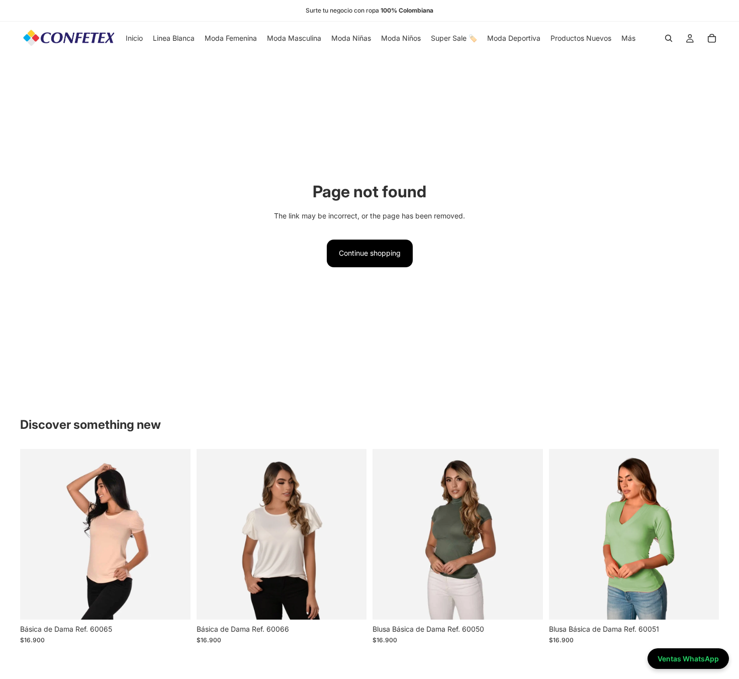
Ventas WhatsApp (688, 658)
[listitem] (628, 38)
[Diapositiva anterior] (35, 534)
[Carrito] (712, 38)
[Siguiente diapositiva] (175, 534)
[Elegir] (175, 604)
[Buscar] (669, 38)
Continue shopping (370, 253)
